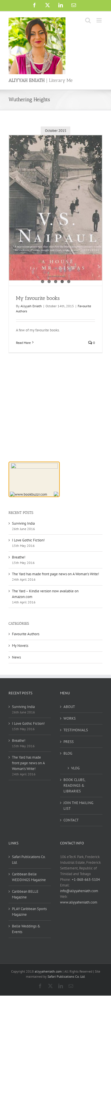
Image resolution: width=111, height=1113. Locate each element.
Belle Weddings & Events (26, 929)
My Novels (20, 645)
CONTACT (71, 820)
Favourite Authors (25, 634)
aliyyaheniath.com (48, 971)
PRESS (68, 741)
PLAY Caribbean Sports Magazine (29, 911)
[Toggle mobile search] (88, 20)
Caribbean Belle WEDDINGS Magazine (29, 877)
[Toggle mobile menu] (99, 20)
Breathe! (18, 557)
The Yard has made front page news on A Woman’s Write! (55, 574)
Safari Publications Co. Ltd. (29, 859)
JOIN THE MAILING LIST (78, 805)
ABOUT (69, 706)
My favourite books (38, 298)
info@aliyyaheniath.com (79, 890)
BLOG (67, 753)
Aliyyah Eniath (31, 306)
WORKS (69, 718)
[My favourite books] (55, 207)
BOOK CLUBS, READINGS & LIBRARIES (74, 785)
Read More (23, 342)
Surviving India (23, 523)
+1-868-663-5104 (86, 879)
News (16, 657)
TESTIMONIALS (75, 730)
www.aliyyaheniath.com (78, 902)
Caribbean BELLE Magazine (25, 894)
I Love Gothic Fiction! (28, 540)
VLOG (75, 768)
